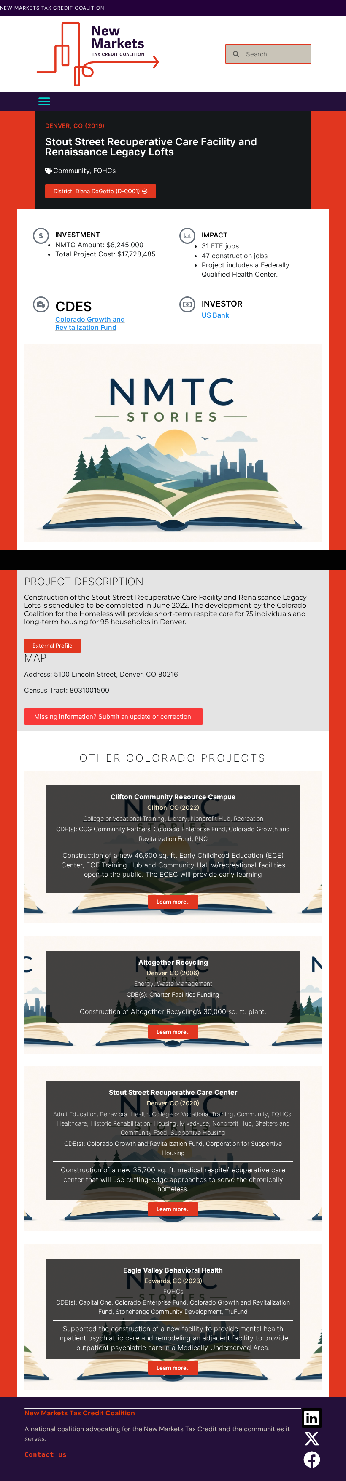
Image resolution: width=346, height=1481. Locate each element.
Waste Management (184, 983)
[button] (44, 101)
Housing (165, 1123)
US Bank (215, 315)
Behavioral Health (124, 1114)
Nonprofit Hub (210, 818)
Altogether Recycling (173, 962)
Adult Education (75, 1114)
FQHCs (104, 170)
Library (177, 818)
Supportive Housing (197, 1132)
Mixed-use (194, 1123)
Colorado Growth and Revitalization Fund (90, 323)
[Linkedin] (312, 1418)
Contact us (45, 1455)
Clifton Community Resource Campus (173, 797)
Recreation (248, 818)
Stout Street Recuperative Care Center (173, 1092)
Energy (144, 983)
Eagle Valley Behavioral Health (173, 1270)
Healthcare (72, 1123)
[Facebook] (312, 1459)
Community (71, 170)
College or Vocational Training (124, 818)
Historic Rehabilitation (120, 1123)
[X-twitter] (312, 1438)
